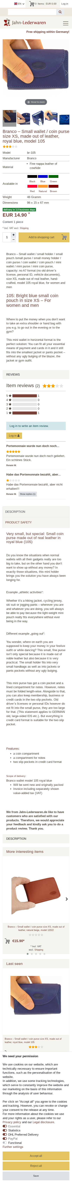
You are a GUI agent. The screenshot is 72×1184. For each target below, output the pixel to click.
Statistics (14, 1130)
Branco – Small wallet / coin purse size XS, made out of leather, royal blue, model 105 (33, 1040)
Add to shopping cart (41, 237)
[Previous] (5, 73)
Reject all (36, 1165)
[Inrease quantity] (13, 234)
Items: (46, 3)
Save (36, 1175)
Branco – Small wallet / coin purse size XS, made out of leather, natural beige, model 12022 (36, 928)
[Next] (66, 73)
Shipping (23, 228)
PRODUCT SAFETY (18, 522)
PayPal (12, 1138)
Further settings (13, 1147)
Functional (15, 1143)
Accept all (36, 1155)
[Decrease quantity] (13, 239)
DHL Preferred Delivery (23, 1134)
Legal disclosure (43, 1122)
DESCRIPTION (15, 511)
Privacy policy (12, 1122)
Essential (14, 1126)
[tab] (36, 511)
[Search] (60, 12)
